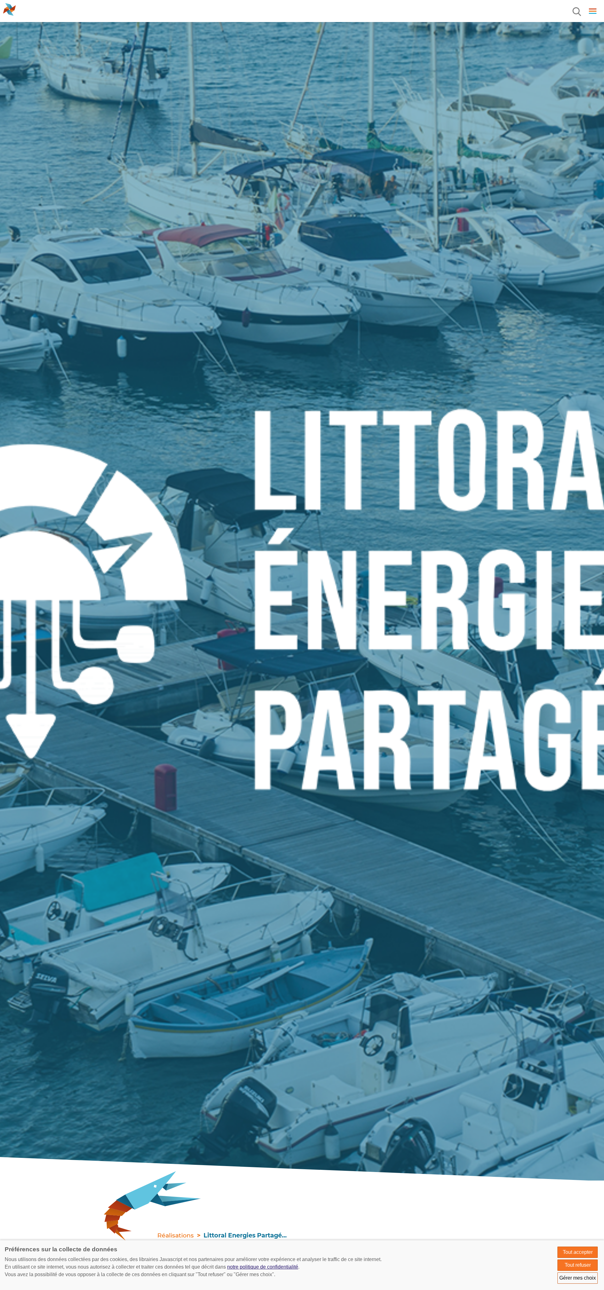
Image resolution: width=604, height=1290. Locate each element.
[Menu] (577, 12)
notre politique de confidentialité (262, 1267)
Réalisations (175, 1235)
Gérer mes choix (577, 1278)
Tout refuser (578, 1265)
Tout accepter (578, 1252)
